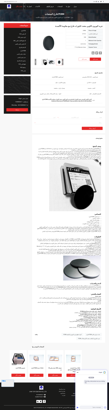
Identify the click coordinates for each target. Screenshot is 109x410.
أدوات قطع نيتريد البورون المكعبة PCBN (72, 334)
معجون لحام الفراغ (21, 60)
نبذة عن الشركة (62, 389)
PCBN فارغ (67, 17)
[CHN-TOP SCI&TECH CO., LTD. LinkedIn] (98, 1)
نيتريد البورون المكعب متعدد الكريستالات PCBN (89, 338)
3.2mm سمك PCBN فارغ (37, 368)
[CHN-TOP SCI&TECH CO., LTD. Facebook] (103, 1)
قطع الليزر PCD (22, 64)
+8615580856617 (22, 105)
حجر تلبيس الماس (21, 57)
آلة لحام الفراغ (22, 47)
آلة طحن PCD (22, 34)
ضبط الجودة (62, 393)
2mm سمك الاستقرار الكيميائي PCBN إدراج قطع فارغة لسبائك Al (74, 369)
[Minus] (78, 372)
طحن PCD (23, 70)
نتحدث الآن (95, 59)
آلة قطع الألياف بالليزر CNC (19, 40)
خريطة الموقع (75, 393)
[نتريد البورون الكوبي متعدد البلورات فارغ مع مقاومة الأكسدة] (49, 43)
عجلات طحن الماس (21, 54)
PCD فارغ (23, 30)
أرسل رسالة (92, 128)
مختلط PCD (23, 67)
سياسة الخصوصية (74, 395)
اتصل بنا (63, 395)
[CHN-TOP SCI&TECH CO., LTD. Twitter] (101, 1)
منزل (72, 17)
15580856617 (18, 101)
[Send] (77, 407)
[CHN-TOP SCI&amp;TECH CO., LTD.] (9, 6)
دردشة (17, 110)
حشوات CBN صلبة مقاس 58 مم (55, 368)
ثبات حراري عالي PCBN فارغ (93, 334)
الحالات (76, 391)
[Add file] (105, 407)
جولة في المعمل (62, 391)
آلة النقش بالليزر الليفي (20, 44)
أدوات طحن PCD (22, 37)
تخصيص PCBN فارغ (20, 368)
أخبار (77, 389)
